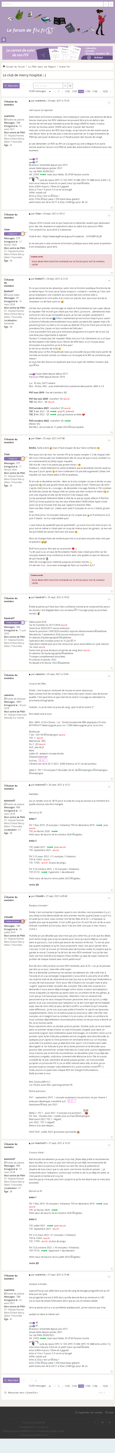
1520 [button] (105, 91)
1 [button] (58, 91)
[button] (49, 91)
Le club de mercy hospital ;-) (24, 75)
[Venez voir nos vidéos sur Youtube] (109, 1422)
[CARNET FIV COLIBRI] (57, 53)
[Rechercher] (105, 4)
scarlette (9, 116)
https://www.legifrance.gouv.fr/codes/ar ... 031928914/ (70, 236)
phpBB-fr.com (40, 1435)
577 (18, 238)
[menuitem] (27, 1427)
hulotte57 (9, 800)
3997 (18, 701)
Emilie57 (8, 291)
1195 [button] (87, 91)
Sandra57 (9, 618)
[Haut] (111, 207)
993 (18, 807)
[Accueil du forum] (57, 21)
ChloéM (8, 917)
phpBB (22, 1431)
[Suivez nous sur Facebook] (95, 1422)
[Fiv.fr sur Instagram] (102, 1422)
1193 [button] (74, 91)
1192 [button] (67, 91)
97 (17, 298)
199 (18, 925)
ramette (9, 695)
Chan (7, 229)
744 (18, 122)
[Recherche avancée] (110, 4)
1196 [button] (94, 91)
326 (18, 627)
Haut (111, 1412)
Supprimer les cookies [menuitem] (90, 1412)
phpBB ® (40, 1422)
